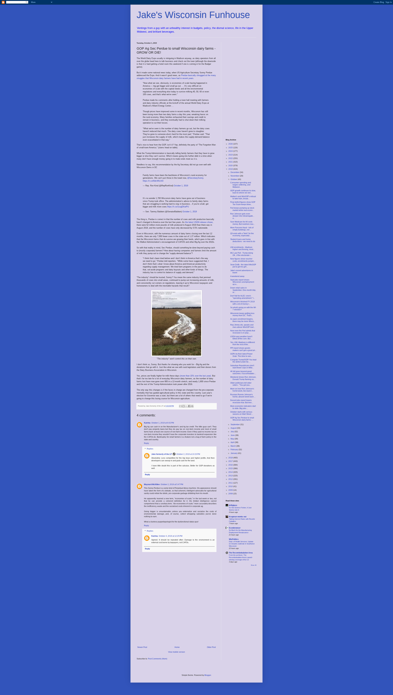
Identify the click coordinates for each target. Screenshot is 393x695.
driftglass (233, 505)
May (233, 439)
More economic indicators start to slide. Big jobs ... (243, 407)
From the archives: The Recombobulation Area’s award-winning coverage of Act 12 (241, 557)
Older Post (211, 647)
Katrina (147, 423)
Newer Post (142, 647)
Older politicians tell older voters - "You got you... (240, 384)
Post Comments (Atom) (157, 659)
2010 (230, 486)
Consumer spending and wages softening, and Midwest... (240, 185)
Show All (253, 565)
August (234, 428)
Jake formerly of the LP (161, 454)
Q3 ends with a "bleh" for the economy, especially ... (242, 234)
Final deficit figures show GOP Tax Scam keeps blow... (242, 203)
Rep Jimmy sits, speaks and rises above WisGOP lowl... (242, 326)
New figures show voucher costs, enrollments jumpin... (242, 260)
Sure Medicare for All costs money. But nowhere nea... (242, 223)
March (233, 446)
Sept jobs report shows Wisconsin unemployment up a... (242, 282)
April (233, 442)
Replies (150, 449)
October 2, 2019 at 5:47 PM (172, 484)
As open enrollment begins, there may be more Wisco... (242, 320)
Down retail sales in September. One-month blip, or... (243, 290)
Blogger (207, 675)
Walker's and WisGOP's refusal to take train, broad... (243, 197)
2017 (230, 461)
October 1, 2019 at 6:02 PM (162, 423)
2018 (230, 458)
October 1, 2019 (181, 185)
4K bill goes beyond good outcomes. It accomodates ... (243, 372)
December (235, 172)
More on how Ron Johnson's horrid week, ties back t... (242, 390)
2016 (230, 465)
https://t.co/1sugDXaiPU (178, 207)
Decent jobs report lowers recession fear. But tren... (241, 401)
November (235, 176)
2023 (230, 155)
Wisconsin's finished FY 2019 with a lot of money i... (242, 303)
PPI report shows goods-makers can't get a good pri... (243, 349)
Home (177, 647)
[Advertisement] (176, 620)
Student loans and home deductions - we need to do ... (242, 241)
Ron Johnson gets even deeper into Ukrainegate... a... (242, 216)
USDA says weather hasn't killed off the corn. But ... (241, 337)
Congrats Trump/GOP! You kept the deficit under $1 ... (243, 361)
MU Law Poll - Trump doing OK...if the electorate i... (241, 254)
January (234, 453)
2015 (230, 468)
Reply (146, 443)
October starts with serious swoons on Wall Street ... (241, 413)
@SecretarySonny (195, 178)
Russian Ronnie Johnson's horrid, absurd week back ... (242, 396)
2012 (230, 479)
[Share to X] (186, 406)
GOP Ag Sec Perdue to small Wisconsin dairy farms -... (242, 419)
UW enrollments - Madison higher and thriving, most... (242, 248)
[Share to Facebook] (189, 406)
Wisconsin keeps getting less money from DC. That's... (242, 314)
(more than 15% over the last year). (196, 376)
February (235, 449)
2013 (230, 476)
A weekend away (237, 276)
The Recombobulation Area (241, 553)
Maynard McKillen (152, 484)
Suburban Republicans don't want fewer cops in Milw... (242, 366)
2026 (230, 144)
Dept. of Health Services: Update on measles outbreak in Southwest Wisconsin (242, 544)
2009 (230, 490)
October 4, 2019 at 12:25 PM (170, 536)
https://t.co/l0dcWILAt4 (153, 181)
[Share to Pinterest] (192, 406)
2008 (230, 494)
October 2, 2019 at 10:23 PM (188, 454)
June (233, 435)
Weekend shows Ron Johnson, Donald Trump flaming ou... (243, 378)
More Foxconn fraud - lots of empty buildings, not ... (241, 229)
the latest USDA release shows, (199, 222)
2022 (230, 158)
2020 (230, 165)
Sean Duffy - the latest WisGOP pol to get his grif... (243, 266)
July (232, 432)
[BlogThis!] (183, 406)
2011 (230, 483)
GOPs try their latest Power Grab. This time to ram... (241, 355)
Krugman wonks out (237, 517)
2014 (230, 472)
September (235, 424)
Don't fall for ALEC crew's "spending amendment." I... (242, 297)
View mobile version (176, 652)
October (234, 179)
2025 (230, 148)
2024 (230, 151)
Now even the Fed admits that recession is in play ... (242, 332)
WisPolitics (234, 539)
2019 (230, 169)
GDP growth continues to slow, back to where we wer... (243, 192)
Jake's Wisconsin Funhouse (193, 15)
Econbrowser (235, 528)
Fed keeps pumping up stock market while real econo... (242, 209)
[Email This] (180, 406)
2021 (230, 162)
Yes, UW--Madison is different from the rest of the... (242, 343)
